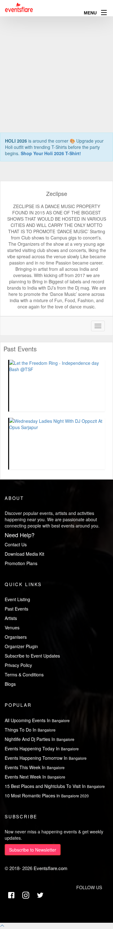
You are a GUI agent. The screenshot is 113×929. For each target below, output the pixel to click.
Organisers (16, 637)
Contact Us (16, 544)
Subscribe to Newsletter (32, 850)
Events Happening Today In (42, 748)
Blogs (10, 684)
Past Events (16, 609)
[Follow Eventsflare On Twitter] (40, 895)
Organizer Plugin (21, 646)
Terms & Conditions (24, 674)
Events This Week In (35, 767)
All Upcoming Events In (37, 720)
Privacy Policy (18, 665)
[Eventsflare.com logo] (19, 7)
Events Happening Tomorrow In (46, 758)
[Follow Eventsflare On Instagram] (25, 895)
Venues (12, 627)
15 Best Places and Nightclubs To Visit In (55, 786)
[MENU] (104, 12)
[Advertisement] (56, 56)
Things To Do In (30, 730)
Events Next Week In (35, 777)
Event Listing (17, 599)
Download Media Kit (24, 554)
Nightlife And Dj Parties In (39, 739)
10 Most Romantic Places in (47, 795)
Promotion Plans (21, 563)
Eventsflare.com (50, 868)
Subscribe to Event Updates (32, 656)
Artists (11, 618)
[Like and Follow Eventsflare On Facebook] (11, 895)
